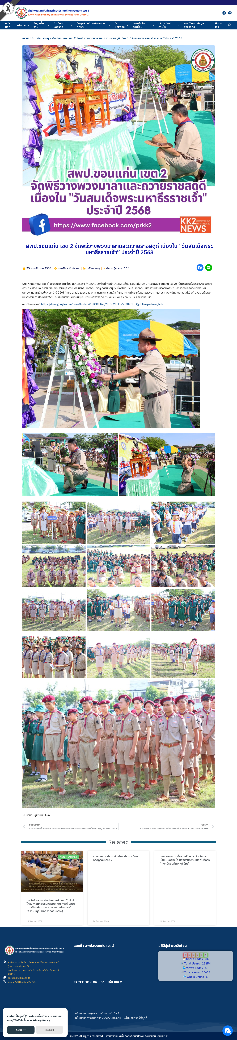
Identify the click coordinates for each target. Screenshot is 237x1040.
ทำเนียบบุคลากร (58, 25)
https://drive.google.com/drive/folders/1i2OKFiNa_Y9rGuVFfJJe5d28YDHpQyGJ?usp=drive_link (102, 304)
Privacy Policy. (41, 1020)
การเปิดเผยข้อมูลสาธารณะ (194, 25)
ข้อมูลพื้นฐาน (38, 25)
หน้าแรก (7, 25)
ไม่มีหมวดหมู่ (41, 38)
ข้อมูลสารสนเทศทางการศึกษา (91, 25)
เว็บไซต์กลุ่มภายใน (165, 25)
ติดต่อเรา (218, 25)
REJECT (49, 1030)
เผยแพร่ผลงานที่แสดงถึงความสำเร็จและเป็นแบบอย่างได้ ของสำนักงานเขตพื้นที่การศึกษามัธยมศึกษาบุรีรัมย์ (185, 860)
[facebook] (224, 13)
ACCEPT (21, 1030)
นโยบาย (22, 25)
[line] (230, 13)
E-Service (120, 25)
